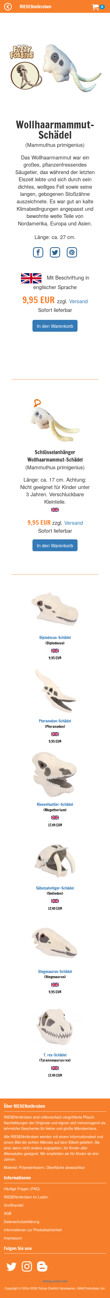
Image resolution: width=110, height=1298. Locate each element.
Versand (78, 301)
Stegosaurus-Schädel (55, 971)
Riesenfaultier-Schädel (55, 804)
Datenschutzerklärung (21, 1221)
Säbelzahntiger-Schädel (55, 888)
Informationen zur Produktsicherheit (33, 1229)
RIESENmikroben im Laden (26, 1196)
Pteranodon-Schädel (55, 721)
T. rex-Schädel (55, 1055)
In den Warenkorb (55, 325)
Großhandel (13, 1205)
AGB (7, 1213)
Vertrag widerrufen (55, 1281)
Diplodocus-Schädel (55, 637)
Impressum (13, 1237)
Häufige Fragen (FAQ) (22, 1188)
